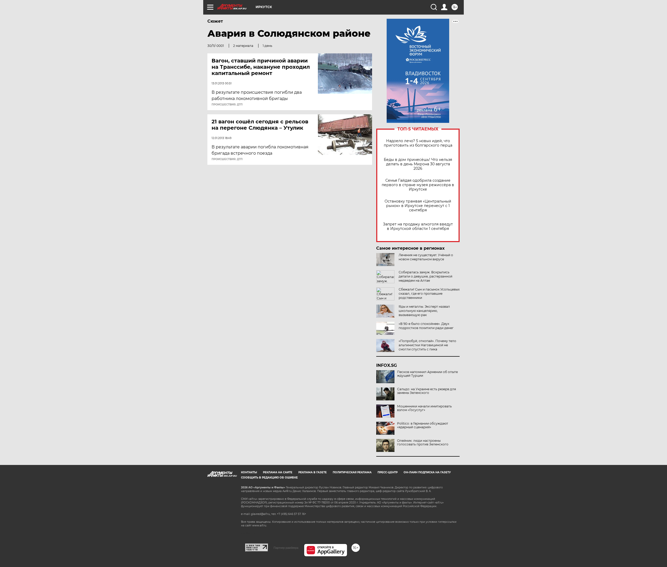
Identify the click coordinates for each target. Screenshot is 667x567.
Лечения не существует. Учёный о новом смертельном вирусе (426, 257)
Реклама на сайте (277, 472)
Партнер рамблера (286, 547)
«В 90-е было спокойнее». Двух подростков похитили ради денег (426, 326)
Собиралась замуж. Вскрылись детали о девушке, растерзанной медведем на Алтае (425, 276)
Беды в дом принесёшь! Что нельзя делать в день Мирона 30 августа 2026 (418, 164)
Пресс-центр (388, 472)
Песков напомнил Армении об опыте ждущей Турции (427, 373)
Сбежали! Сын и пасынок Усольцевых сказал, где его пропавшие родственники (429, 293)
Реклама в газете (312, 472)
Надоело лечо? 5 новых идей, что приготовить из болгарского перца (418, 143)
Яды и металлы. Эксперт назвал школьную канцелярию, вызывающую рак (424, 311)
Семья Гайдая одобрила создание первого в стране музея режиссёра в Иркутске (418, 185)
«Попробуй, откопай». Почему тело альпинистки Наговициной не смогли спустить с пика (427, 345)
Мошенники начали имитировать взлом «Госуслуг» (424, 408)
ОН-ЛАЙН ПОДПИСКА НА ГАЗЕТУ (427, 472)
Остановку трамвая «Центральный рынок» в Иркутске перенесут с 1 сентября (418, 205)
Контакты (249, 472)
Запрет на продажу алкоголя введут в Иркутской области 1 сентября (418, 226)
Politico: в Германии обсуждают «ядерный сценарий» (422, 425)
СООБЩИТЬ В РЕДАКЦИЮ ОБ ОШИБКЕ (269, 477)
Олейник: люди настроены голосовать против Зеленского (422, 442)
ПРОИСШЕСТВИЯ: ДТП (227, 104)
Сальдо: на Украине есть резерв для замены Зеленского (426, 391)
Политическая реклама (352, 472)
